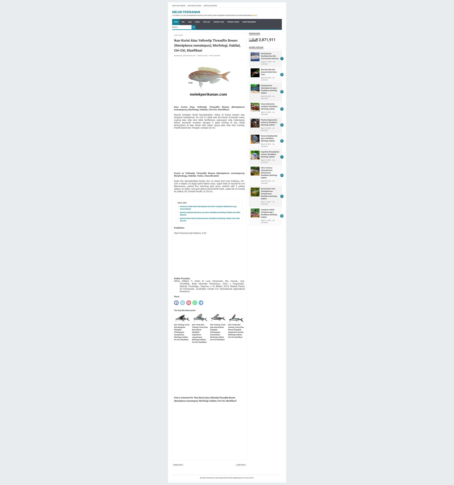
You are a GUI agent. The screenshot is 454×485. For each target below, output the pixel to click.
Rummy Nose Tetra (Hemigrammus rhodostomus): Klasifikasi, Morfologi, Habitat (269, 194)
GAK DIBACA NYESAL (195, 6)
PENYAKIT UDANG (233, 22)
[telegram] (201, 302)
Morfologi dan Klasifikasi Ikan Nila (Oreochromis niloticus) (270, 56)
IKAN (189, 22)
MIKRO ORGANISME (249, 22)
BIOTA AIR (206, 22)
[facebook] (176, 302)
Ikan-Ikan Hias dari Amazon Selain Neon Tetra (269, 72)
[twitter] (182, 302)
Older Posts (241, 465)
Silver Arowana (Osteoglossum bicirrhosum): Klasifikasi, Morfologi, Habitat (269, 173)
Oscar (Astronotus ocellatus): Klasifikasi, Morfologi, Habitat (269, 106)
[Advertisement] (209, 147)
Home (176, 22)
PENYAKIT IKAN (219, 22)
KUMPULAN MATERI (210, 6)
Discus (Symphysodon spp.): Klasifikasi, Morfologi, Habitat (269, 138)
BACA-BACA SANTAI (179, 6)
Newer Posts (178, 465)
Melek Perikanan (186, 12)
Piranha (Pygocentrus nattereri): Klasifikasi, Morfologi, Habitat (269, 122)
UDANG (197, 22)
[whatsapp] (194, 302)
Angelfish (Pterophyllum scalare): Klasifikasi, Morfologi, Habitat (270, 154)
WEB (183, 22)
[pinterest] (188, 302)
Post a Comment (214, 55)
